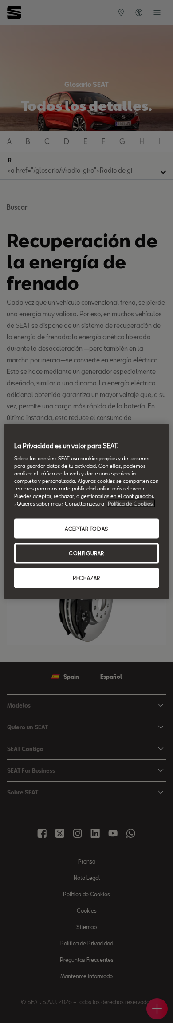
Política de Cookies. (131, 503)
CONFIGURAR (86, 553)
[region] (86, 511)
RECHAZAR (86, 578)
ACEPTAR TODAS (86, 528)
